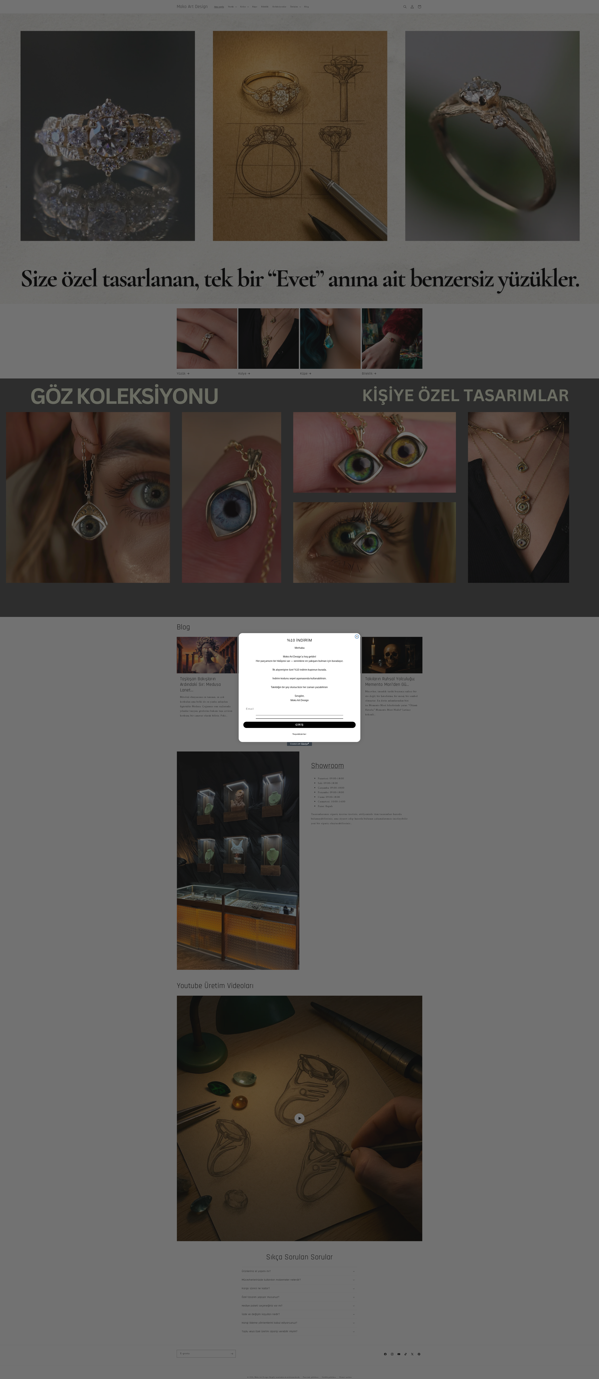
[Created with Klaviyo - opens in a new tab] (299, 744)
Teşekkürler (299, 734)
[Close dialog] (357, 636)
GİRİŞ (299, 725)
